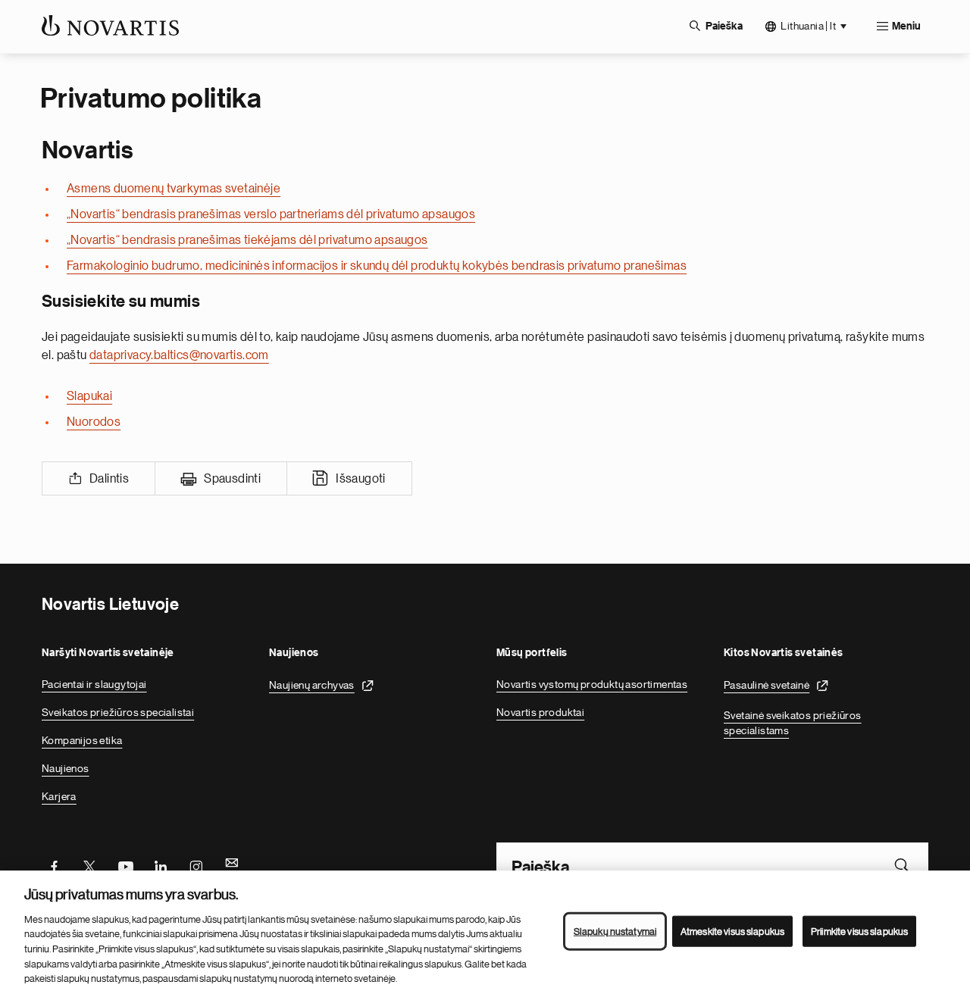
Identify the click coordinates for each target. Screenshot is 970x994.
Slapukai (89, 396)
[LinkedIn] (161, 865)
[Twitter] (89, 865)
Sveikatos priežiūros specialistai (118, 712)
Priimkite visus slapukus (859, 931)
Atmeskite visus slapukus (732, 931)
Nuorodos (93, 422)
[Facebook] (54, 865)
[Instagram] (196, 865)
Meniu (906, 26)
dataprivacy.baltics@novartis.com (179, 355)
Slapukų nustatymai (615, 931)
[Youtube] (125, 865)
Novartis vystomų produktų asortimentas (591, 684)
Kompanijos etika (82, 740)
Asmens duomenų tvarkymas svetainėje (173, 189)
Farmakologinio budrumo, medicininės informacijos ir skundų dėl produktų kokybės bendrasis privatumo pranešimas (377, 266)
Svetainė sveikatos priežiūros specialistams (793, 723)
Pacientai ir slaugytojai (94, 684)
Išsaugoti (361, 479)
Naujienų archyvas (312, 685)
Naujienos (65, 768)
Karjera (59, 796)
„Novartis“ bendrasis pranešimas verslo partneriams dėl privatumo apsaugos (271, 214)
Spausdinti (232, 479)
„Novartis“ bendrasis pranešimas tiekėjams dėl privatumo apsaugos (247, 240)
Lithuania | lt (808, 25)
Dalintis (109, 479)
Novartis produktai (540, 712)
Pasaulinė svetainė (766, 685)
